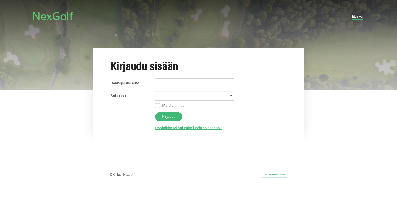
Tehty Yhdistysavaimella (274, 174)
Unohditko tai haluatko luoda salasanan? (188, 128)
